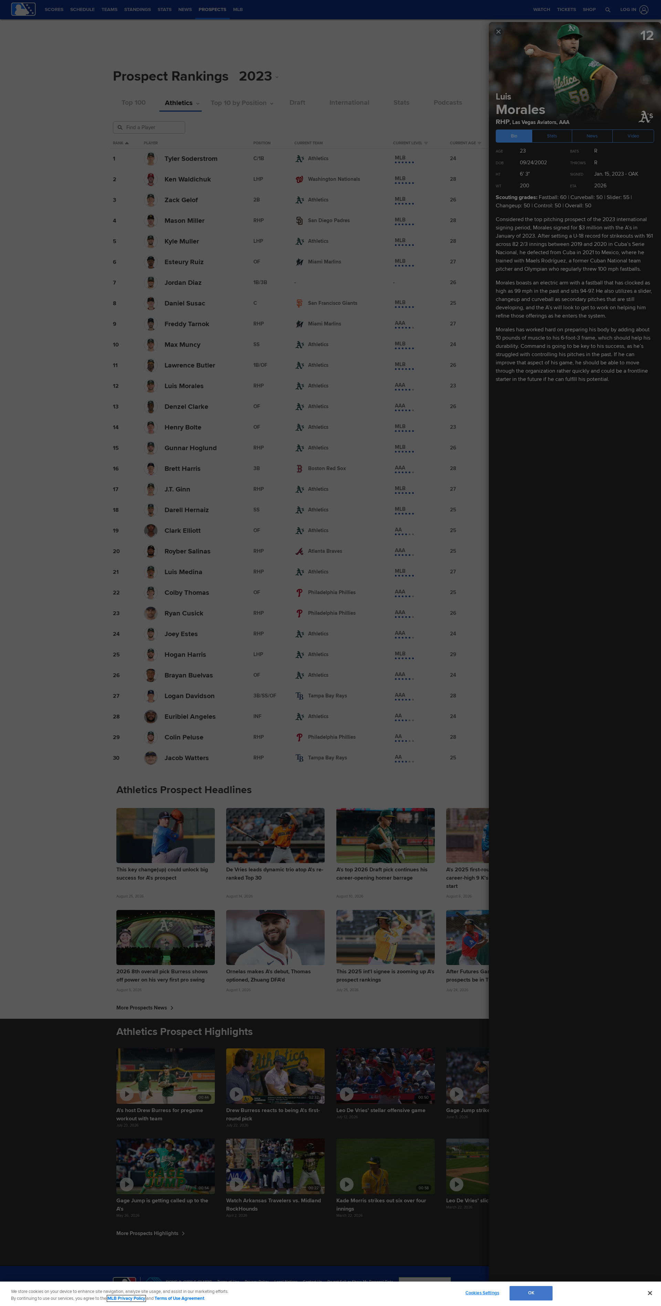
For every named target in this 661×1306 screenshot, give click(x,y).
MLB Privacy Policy (126, 1298)
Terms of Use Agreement (179, 1298)
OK (531, 1293)
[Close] (650, 1292)
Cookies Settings (482, 1293)
